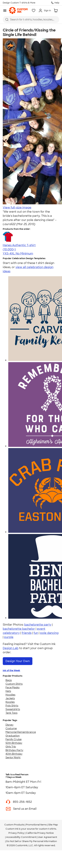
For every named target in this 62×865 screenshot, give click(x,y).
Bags (9, 680)
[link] (18, 10)
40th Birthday (14, 753)
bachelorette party (37, 624)
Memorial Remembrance (21, 732)
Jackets (10, 698)
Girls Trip (11, 746)
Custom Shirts (14, 683)
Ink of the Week (11, 670)
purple (8, 637)
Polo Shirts (12, 705)
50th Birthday (14, 743)
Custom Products (14, 824)
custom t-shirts (47, 828)
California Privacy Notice (40, 832)
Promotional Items (36, 824)
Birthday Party (14, 750)
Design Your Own (18, 661)
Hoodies (10, 694)
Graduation (13, 735)
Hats (8, 691)
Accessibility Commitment (21, 837)
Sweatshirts (13, 709)
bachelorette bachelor (19, 629)
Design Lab (10, 648)
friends (27, 633)
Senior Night (13, 757)
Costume (11, 728)
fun (36, 633)
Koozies (10, 702)
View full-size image (17, 207)
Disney (9, 724)
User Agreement (47, 837)
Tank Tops (11, 712)
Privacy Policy (16, 832)
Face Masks (12, 687)
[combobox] (31, 19)
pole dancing (49, 633)
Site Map (53, 824)
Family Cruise (14, 739)
